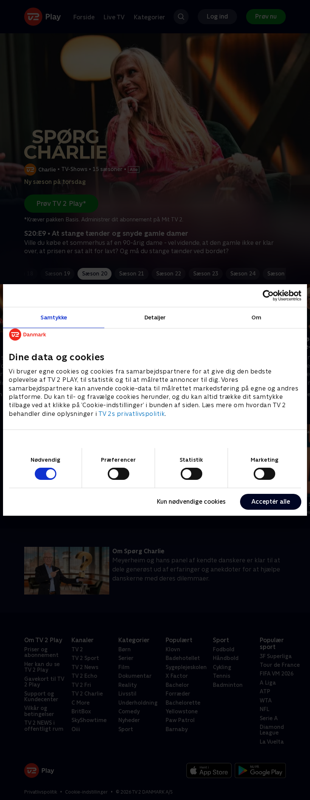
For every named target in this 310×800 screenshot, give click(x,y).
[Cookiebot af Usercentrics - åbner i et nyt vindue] (268, 295)
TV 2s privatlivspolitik (131, 413)
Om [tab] (256, 317)
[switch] (118, 474)
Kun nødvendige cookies (191, 501)
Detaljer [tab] (155, 317)
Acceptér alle (270, 501)
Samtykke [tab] (53, 317)
